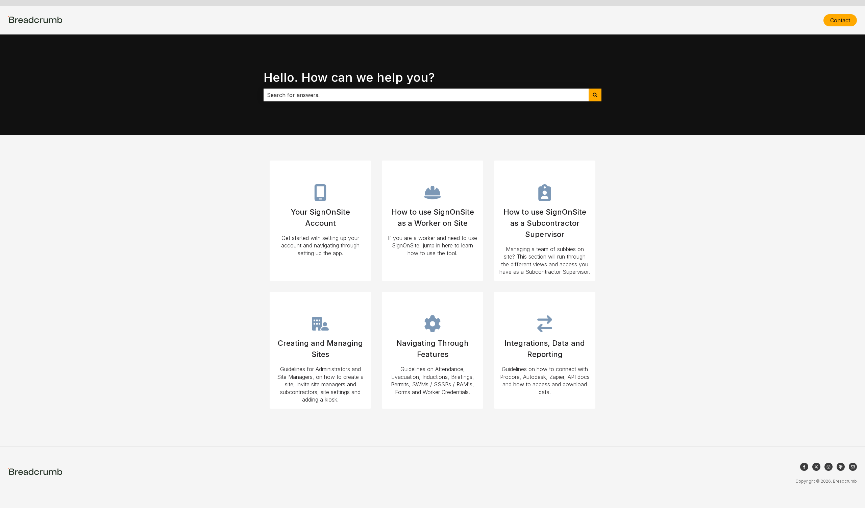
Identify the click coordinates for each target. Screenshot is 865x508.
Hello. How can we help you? (349, 77)
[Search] (595, 95)
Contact (840, 20)
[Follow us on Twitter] (816, 467)
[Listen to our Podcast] (841, 467)
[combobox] (426, 95)
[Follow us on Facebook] (804, 467)
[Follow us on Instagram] (828, 467)
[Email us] (853, 467)
